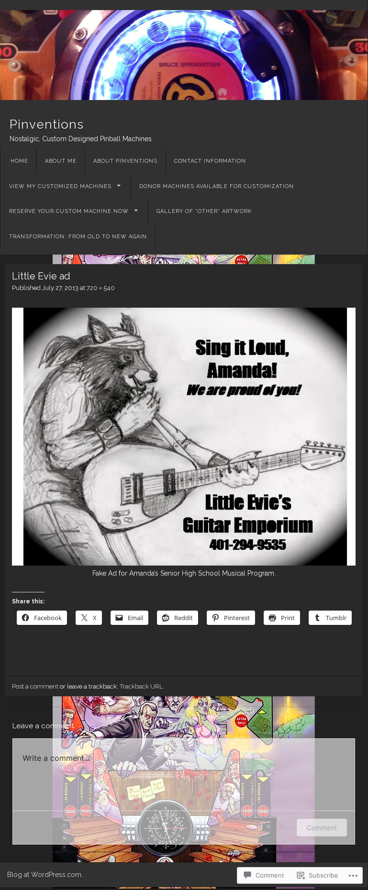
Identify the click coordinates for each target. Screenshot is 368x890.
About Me (61, 161)
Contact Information (210, 161)
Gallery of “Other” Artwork (204, 211)
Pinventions (47, 124)
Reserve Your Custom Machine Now (69, 211)
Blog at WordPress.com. (45, 875)
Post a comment (35, 686)
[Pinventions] (184, 55)
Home (19, 161)
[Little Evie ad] (184, 563)
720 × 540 (101, 287)
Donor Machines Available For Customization (216, 186)
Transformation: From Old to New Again (78, 237)
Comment (322, 827)
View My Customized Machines (60, 186)
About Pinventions (125, 161)
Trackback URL (141, 686)
